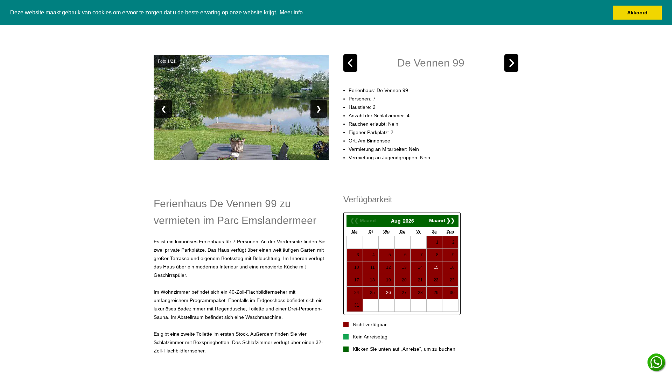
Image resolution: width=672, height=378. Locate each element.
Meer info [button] (291, 12)
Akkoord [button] (637, 12)
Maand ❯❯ (442, 220)
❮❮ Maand (363, 220)
